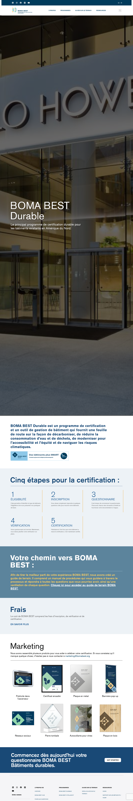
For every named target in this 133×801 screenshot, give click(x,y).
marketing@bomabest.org (77, 656)
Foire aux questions (41, 799)
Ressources (101, 10)
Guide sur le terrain (83, 10)
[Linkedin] (13, 2)
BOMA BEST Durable (65, 791)
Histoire (37, 791)
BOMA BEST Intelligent (66, 795)
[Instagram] (16, 2)
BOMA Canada (16, 795)
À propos (52, 10)
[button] (120, 10)
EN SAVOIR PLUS (20, 624)
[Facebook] (20, 2)
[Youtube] (28, 2)
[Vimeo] (24, 2)
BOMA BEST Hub (40, 795)
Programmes (65, 10)
